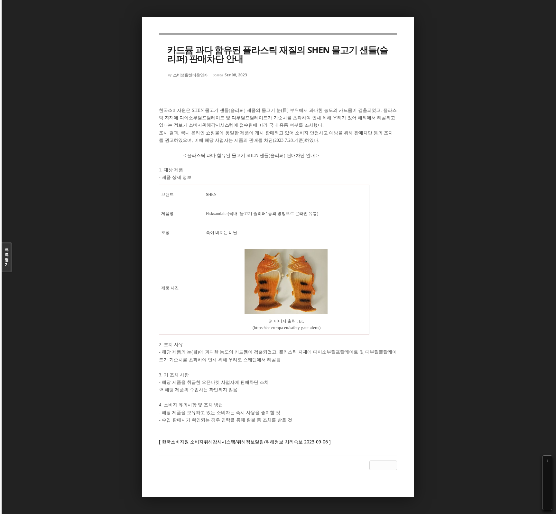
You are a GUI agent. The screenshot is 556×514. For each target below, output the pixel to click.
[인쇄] (547, 505)
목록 (7, 257)
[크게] (547, 469)
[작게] (547, 478)
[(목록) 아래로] (547, 496)
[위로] (547, 487)
